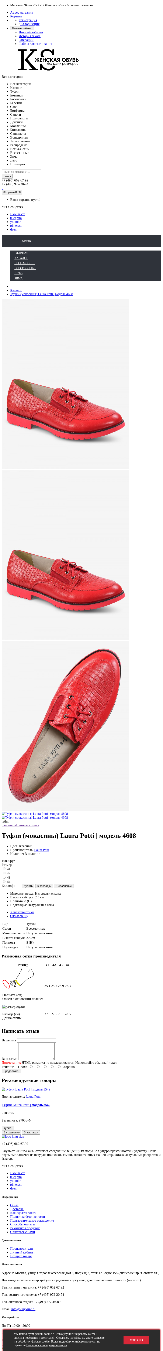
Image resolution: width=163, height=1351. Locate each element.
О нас (14, 1205)
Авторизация (29, 24)
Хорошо (136, 1340)
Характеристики (22, 912)
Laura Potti (41, 850)
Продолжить (11, 1071)
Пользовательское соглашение (32, 1220)
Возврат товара (21, 1256)
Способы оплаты (22, 1224)
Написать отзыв (27, 825)
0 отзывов (9, 825)
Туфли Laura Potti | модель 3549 (26, 1105)
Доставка (17, 1209)
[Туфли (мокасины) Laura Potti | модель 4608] (65, 639)
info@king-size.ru (23, 1309)
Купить (28, 886)
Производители (21, 1248)
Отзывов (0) (19, 916)
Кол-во (7, 886)
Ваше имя (9, 1040)
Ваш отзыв (9, 1059)
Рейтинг (8, 1067)
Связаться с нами (22, 1232)
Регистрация (28, 20)
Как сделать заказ (22, 1213)
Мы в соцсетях (12, 207)
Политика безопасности (27, 1216)
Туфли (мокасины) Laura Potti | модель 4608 (41, 294)
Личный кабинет (31, 32)
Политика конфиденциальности (46, 1345)
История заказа (30, 36)
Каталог (16, 290)
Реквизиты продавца (25, 1228)
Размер (7, 865)
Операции (26, 40)
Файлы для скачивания (35, 43)
